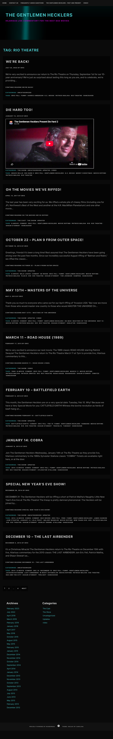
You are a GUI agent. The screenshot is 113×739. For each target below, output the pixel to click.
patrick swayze (28, 373)
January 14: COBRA (24, 440)
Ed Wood (44, 274)
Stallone (57, 522)
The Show (22, 170)
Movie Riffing (100, 173)
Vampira (77, 276)
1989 (13, 371)
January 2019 (12, 626)
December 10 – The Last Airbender (39, 537)
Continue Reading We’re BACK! (19, 87)
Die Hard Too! (19, 110)
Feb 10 (50, 424)
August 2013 (12, 690)
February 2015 (13, 647)
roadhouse (70, 373)
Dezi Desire (45, 518)
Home (4, 3)
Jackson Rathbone (14, 572)
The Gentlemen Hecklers (39, 15)
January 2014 (12, 672)
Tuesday (67, 426)
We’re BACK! (17, 62)
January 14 (25, 520)
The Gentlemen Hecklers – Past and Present (63, 3)
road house (58, 373)
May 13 (100, 321)
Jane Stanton (12, 520)
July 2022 (11, 612)
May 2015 (11, 644)
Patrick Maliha (63, 95)
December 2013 (13, 676)
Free (63, 518)
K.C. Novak (49, 95)
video (54, 170)
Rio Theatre (76, 95)
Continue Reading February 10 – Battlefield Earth (29, 415)
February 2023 (13, 608)
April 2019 (11, 615)
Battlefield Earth (20, 424)
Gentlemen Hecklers (54, 173)
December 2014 (13, 654)
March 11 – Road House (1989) (35, 337)
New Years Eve (80, 520)
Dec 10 (36, 570)
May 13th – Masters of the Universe (42, 290)
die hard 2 (29, 173)
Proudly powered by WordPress (42, 726)
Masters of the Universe (84, 321)
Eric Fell (15, 95)
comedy (23, 223)
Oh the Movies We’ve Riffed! (33, 189)
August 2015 (12, 640)
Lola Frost (37, 520)
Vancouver (88, 95)
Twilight (42, 575)
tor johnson (66, 276)
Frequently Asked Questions (32, 3)
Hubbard (85, 424)
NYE (90, 520)
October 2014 (12, 661)
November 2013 (13, 679)
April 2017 (11, 630)
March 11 (74, 371)
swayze (95, 373)
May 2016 (11, 633)
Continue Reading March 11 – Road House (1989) (28, 363)
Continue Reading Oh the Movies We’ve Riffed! (27, 215)
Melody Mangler (51, 520)
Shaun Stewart (13, 225)
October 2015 (12, 637)
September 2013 (14, 686)
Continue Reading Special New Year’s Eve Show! (28, 510)
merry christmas (84, 173)
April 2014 (11, 669)
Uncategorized (24, 92)
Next (24, 588)
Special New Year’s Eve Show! (36, 484)
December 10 (46, 570)
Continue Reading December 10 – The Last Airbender (30, 562)
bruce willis (17, 173)
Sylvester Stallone (47, 470)
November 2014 (13, 658)
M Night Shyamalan (49, 572)
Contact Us (13, 3)
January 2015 (12, 651)
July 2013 (11, 693)
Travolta (57, 426)
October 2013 (12, 683)
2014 (13, 518)
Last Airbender (31, 572)
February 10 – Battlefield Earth (38, 390)
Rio (88, 223)
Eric (22, 68)
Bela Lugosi (25, 274)
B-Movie (15, 223)
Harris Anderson (35, 95)
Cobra (28, 468)
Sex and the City (13, 575)
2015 (13, 468)
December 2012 (13, 707)
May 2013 (11, 700)
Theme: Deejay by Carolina (73, 726)
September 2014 (14, 665)
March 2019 (12, 619)
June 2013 (11, 697)
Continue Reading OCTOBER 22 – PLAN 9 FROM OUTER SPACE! (32, 265)
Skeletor (71, 323)
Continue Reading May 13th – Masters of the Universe (31, 312)
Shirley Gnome (45, 522)
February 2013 (13, 704)
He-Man (68, 321)
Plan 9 (24, 276)
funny (23, 95)
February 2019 (13, 623)
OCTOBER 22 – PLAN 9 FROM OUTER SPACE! (45, 240)
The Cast (22, 220)
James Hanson (100, 518)
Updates (46, 170)
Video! (85, 3)
